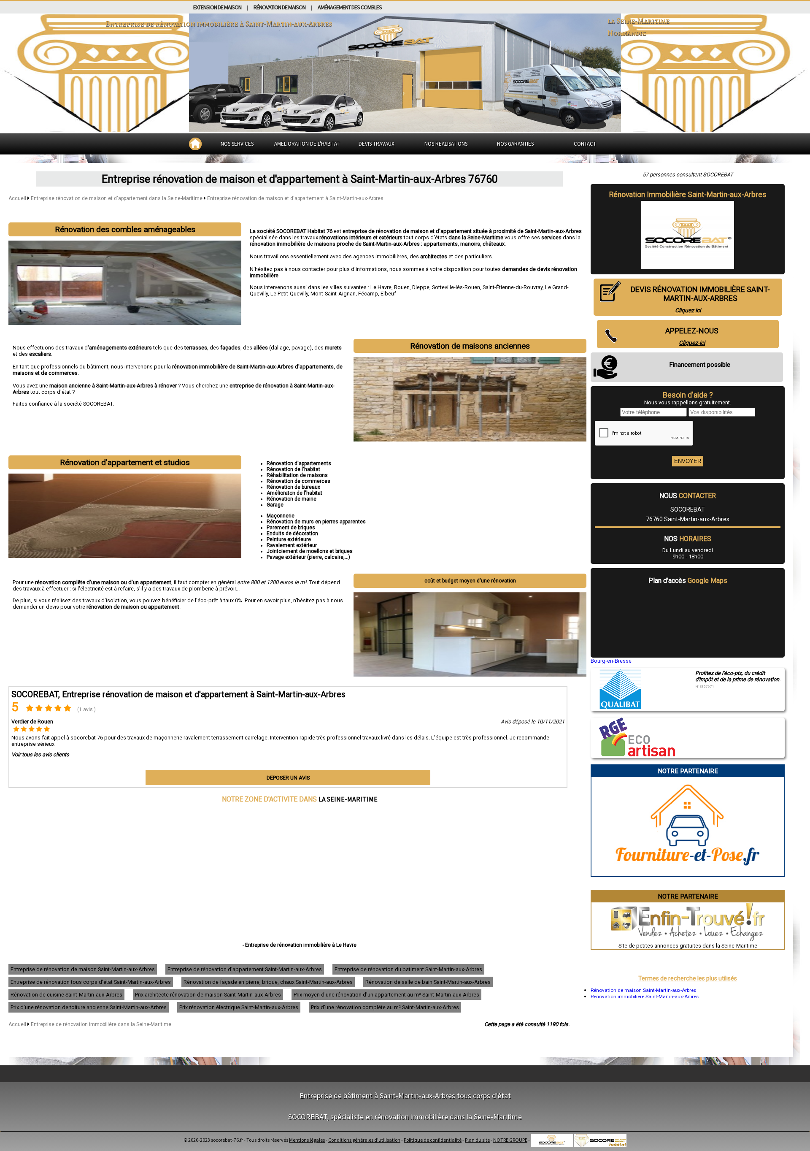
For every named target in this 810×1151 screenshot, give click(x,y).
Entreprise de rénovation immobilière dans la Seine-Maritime (101, 1024)
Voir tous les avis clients (40, 754)
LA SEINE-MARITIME (348, 799)
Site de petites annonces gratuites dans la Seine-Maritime (687, 945)
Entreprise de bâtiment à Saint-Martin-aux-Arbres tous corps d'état (405, 1095)
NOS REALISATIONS (445, 143)
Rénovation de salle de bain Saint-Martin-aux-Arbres (428, 982)
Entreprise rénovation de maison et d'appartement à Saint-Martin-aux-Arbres (295, 198)
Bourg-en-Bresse (611, 661)
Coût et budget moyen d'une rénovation (470, 581)
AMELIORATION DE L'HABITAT (307, 143)
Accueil (17, 198)
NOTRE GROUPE (510, 1140)
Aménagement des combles (350, 7)
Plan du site (477, 1140)
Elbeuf (388, 293)
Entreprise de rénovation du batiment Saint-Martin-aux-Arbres (408, 969)
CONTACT (585, 143)
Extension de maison (217, 7)
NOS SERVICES (237, 143)
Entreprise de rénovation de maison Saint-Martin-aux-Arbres (83, 969)
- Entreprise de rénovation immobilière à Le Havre (299, 945)
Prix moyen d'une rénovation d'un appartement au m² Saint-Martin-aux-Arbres (386, 994)
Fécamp (368, 293)
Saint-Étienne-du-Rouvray (513, 287)
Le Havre (381, 287)
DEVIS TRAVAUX (376, 143)
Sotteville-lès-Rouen (456, 287)
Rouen (402, 287)
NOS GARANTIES (515, 143)
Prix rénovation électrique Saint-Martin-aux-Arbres (238, 1007)
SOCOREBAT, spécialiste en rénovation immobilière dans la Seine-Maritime (405, 1116)
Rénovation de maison (279, 7)
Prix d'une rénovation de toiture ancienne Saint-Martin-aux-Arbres (89, 1007)
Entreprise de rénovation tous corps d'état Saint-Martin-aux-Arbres (91, 982)
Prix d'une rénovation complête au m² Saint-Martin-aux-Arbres (385, 1007)
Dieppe (420, 287)
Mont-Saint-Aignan (333, 293)
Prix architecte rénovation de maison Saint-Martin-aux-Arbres (208, 994)
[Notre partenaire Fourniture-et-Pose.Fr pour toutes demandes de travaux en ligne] (688, 873)
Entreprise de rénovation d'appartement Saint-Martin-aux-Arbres (244, 969)
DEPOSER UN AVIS (288, 778)
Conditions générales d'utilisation (364, 1140)
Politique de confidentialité (433, 1140)
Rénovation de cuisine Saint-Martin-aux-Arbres (66, 994)
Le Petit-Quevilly (289, 293)
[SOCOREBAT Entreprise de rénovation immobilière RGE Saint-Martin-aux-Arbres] (633, 754)
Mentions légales (307, 1140)
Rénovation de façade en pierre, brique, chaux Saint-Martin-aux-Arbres (268, 982)
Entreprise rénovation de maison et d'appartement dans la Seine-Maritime (117, 198)
